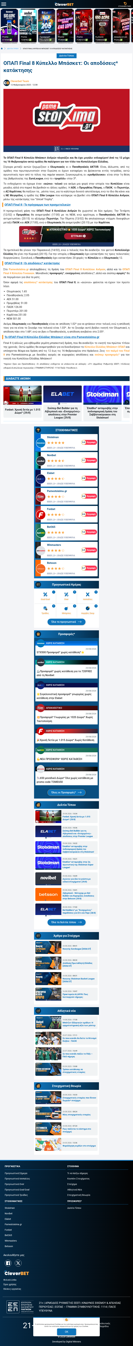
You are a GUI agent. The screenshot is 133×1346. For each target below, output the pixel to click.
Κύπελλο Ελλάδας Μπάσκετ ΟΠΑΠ (105, 346)
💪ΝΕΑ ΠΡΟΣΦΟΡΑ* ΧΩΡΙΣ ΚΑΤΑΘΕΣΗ (59, 759)
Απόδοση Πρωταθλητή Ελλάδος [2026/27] (77, 964)
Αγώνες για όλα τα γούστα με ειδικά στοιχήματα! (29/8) (77, 880)
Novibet (51, 455)
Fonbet (51, 509)
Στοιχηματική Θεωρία (78, 1195)
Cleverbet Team (20, 81)
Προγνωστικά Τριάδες (16, 1195)
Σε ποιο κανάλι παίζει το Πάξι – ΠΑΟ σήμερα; (77, 1055)
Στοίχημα (72, 1184)
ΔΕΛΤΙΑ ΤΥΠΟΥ (12, 48)
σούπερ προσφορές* (107, 354)
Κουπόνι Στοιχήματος (78, 1178)
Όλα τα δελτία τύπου (64, 922)
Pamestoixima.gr (19, 269)
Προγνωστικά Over (14, 1184)
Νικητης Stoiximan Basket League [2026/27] (79, 980)
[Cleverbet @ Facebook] (8, 1263)
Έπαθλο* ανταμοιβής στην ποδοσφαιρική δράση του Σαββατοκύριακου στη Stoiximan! (102, 413)
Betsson (51, 562)
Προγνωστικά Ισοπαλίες (17, 1178)
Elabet (50, 473)
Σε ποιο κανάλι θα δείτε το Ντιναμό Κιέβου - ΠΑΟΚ (79, 1039)
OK (66, 1331)
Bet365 (51, 526)
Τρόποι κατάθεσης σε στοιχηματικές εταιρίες (74, 1070)
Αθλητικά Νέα (74, 1189)
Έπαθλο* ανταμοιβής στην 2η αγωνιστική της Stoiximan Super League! (78, 865)
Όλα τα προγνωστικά (64, 621)
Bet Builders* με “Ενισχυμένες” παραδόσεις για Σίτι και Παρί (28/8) (79, 911)
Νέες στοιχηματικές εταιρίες (77, 1114)
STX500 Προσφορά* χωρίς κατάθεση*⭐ (60, 652)
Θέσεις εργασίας (12, 1289)
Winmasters (54, 544)
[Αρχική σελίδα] (2, 48)
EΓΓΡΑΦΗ (77, 236)
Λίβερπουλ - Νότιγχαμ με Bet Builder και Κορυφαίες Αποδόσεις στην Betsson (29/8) (78, 896)
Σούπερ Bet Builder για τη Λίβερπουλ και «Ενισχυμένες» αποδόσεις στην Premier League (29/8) (62, 413)
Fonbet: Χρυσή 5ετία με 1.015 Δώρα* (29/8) (22, 411)
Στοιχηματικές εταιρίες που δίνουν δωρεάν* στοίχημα (79, 1099)
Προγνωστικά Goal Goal (17, 1189)
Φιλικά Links (9, 1280)
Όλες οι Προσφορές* (64, 792)
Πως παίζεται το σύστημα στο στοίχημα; (77, 1130)
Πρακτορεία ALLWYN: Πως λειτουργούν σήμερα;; (75, 995)
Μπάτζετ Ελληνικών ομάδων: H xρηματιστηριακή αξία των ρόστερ (79, 1024)
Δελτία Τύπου (66, 55)
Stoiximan (53, 437)
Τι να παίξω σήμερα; (77, 1173)
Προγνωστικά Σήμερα (16, 1173)
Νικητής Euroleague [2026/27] (77, 949)
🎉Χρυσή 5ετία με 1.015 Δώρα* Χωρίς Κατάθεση (65, 740)
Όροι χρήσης (10, 1284)
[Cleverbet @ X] (18, 1263)
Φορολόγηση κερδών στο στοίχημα (79, 1146)
